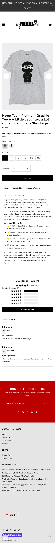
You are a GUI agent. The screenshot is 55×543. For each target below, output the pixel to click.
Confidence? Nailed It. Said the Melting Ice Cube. (20, 473)
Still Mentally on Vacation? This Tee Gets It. (18, 476)
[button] (16, 291)
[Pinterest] (27, 412)
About (4, 434)
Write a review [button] (27, 309)
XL (25, 158)
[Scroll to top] (49, 536)
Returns (5, 443)
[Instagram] (32, 412)
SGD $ (12, 515)
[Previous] (2, 6)
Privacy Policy (7, 455)
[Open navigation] (7, 24)
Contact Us (6, 437)
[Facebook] (18, 412)
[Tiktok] (36, 412)
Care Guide (17, 188)
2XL (31, 158)
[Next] (52, 6)
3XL (38, 158)
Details (6, 188)
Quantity (5, 168)
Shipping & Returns (33, 188)
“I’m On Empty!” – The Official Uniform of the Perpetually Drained (26, 470)
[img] (7, 327)
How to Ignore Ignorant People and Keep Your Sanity (21, 490)
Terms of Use (7, 458)
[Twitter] (23, 412)
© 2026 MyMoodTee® (10, 540)
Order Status (7, 440)
